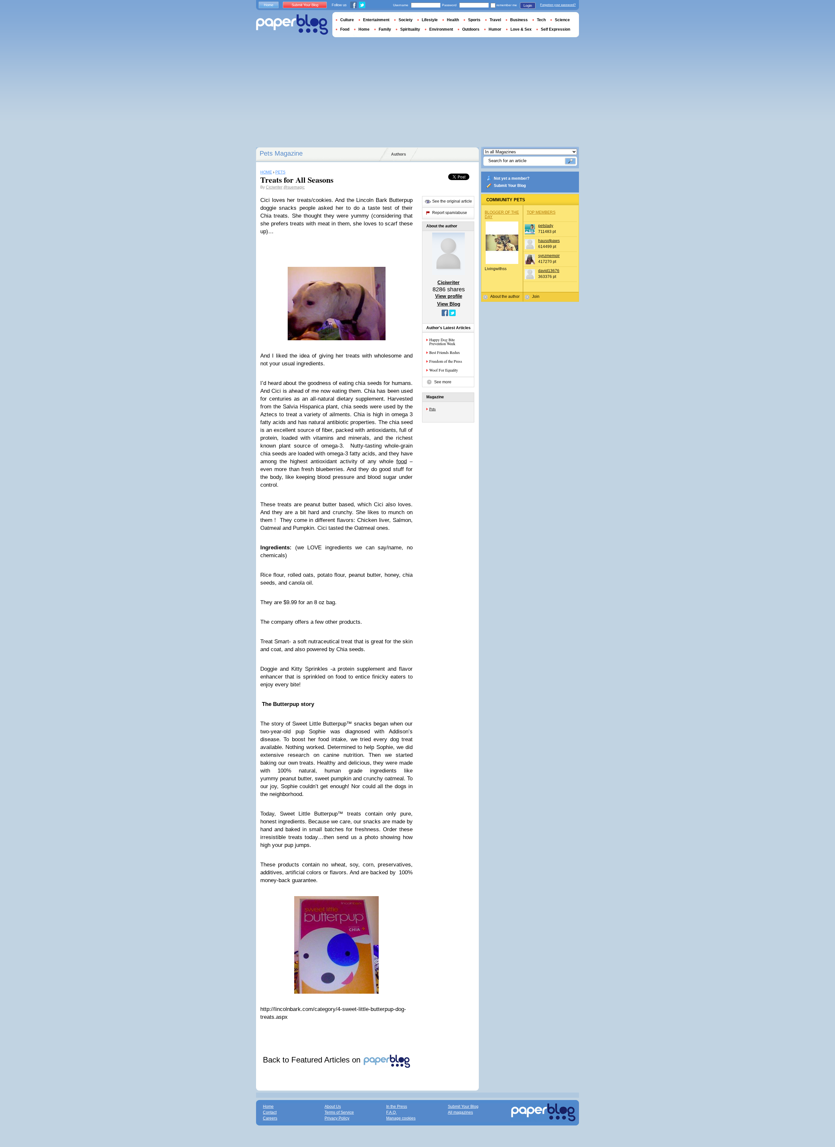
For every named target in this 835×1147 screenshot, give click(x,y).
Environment (441, 29)
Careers (270, 1118)
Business (519, 20)
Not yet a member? (511, 178)
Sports (474, 20)
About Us (333, 1106)
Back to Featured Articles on (313, 1059)
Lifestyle (430, 20)
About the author (505, 296)
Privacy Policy (337, 1118)
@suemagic (294, 187)
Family (385, 29)
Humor (495, 29)
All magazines (460, 1112)
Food (344, 29)
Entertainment (376, 20)
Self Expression (555, 29)
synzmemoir (549, 255)
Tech (541, 20)
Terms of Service (339, 1112)
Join (535, 296)
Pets (432, 408)
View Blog (448, 304)
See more (442, 382)
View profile (448, 296)
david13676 (548, 270)
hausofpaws (549, 240)
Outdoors (470, 29)
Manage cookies (401, 1118)
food (401, 461)
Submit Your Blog (510, 185)
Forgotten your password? (558, 5)
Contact (270, 1112)
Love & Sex (521, 29)
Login (528, 6)
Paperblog (292, 24)
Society (406, 20)
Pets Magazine (281, 153)
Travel (495, 20)
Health (453, 20)
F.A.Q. (391, 1112)
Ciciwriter (274, 187)
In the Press (396, 1106)
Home (268, 5)
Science (562, 20)
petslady (545, 225)
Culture (347, 20)
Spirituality (410, 29)
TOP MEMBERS (541, 212)
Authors (398, 154)
